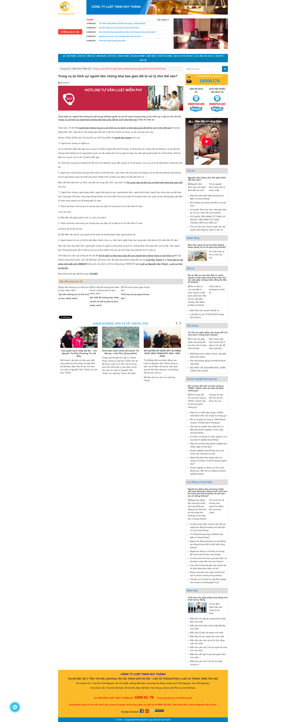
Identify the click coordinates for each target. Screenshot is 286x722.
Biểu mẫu (192, 590)
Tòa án (191, 170)
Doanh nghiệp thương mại (202, 379)
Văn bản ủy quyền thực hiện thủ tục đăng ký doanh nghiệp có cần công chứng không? (207, 429)
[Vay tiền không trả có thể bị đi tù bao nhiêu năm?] (73, 289)
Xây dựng (192, 325)
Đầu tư (191, 268)
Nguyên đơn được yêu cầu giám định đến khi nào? (120, 32)
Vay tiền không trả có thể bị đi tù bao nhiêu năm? (119, 23)
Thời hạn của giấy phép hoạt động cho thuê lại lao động (208, 598)
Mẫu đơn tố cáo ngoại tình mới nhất (207, 636)
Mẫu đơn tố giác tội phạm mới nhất (206, 632)
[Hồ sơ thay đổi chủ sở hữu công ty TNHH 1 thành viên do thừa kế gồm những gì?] (197, 401)
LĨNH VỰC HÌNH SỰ (81, 68)
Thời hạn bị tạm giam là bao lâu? (112, 36)
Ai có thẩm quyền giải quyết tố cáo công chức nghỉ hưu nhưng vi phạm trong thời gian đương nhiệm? (133, 42)
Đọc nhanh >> (163, 20)
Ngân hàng (193, 238)
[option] (201, 35)
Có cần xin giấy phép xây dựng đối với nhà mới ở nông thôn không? (207, 333)
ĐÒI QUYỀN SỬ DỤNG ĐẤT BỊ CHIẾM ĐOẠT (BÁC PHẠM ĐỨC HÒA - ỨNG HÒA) (120, 353)
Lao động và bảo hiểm (199, 482)
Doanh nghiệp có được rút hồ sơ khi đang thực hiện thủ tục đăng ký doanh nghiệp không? (208, 470)
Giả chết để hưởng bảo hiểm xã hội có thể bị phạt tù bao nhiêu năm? (127, 28)
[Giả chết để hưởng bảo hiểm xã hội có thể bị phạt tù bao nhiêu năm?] (105, 290)
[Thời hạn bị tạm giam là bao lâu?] (136, 289)
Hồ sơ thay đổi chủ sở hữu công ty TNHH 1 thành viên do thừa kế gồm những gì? (206, 388)
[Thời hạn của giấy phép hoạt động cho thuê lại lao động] (197, 607)
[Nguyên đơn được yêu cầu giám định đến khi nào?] (197, 187)
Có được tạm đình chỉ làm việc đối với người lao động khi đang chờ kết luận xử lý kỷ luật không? (208, 527)
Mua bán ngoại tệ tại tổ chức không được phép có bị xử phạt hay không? (207, 246)
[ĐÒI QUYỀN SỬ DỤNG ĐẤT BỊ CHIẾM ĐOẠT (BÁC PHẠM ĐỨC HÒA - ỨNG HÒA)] (120, 341)
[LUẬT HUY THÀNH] (66, 8)
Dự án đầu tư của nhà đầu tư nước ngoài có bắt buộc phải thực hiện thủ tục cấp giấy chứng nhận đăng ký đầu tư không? (207, 278)
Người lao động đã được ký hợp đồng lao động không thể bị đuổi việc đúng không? (208, 544)
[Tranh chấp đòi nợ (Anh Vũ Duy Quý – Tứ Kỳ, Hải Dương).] (162, 337)
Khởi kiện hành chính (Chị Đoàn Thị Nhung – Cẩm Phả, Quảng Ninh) (79, 352)
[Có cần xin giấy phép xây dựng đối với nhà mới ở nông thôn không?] (197, 343)
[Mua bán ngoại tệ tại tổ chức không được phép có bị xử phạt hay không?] (197, 255)
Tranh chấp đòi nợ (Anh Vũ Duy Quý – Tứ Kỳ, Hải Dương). (162, 352)
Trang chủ (65, 68)
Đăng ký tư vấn (71, 32)
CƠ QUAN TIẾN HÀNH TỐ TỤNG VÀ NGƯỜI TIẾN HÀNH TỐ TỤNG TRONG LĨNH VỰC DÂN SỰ (207, 219)
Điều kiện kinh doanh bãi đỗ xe (204, 310)
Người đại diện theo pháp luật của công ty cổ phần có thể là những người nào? (208, 460)
